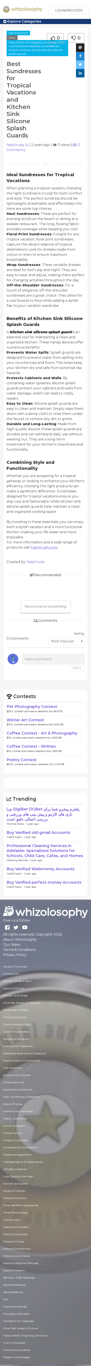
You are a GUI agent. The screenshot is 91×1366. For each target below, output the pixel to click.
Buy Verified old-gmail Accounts (38, 832)
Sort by (79, 634)
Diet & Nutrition (18, 32)
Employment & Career (17, 1075)
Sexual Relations (13, 1292)
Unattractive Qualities (16, 1350)
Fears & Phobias (12, 1104)
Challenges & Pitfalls (15, 1010)
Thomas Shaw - (16, 823)
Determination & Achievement (22, 1060)
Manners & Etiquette (15, 1183)
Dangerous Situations (16, 1038)
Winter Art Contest (25, 720)
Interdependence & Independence (23, 1161)
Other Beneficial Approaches (20, 1205)
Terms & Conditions (19, 950)
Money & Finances (14, 1190)
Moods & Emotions (14, 1198)
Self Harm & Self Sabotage (19, 1277)
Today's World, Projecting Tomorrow (25, 1335)
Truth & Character (14, 1342)
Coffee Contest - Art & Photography (42, 733)
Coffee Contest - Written (31, 746)
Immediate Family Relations (20, 1147)
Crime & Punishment (16, 1031)
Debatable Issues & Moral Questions (24, 1053)
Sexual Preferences (14, 1284)
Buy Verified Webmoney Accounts (40, 869)
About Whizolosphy (20, 939)
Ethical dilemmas (13, 1082)
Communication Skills (16, 1024)
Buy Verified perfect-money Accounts (44, 882)
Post (77, 668)
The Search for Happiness (18, 1321)
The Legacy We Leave (16, 1313)
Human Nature (12, 1133)
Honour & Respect (14, 1125)
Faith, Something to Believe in (21, 1096)
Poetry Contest (22, 759)
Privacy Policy (14, 955)
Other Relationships (15, 1212)
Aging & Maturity (14, 988)
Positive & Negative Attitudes (20, 1263)
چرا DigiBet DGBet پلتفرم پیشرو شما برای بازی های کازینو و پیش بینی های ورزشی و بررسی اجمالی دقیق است (43, 814)
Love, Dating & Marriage (18, 1176)
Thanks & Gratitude (15, 1306)
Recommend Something (45, 606)
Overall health (12, 1219)
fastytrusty (16, 145)
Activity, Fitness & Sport (17, 981)
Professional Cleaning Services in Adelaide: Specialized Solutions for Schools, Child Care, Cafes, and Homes (45, 850)
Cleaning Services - (18, 860)
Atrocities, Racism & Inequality (21, 1002)
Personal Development (17, 1248)
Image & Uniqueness (15, 1140)
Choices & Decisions (15, 1017)
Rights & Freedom (14, 1270)
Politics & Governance (16, 1255)
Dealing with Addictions (17, 1046)
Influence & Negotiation (17, 1154)
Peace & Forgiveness (15, 1234)
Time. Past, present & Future (20, 1328)
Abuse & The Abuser (15, 966)
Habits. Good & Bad (15, 1118)
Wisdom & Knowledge (16, 1357)
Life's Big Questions (15, 1169)
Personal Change (13, 1241)
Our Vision (12, 945)
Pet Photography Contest (32, 706)
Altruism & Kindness (15, 995)
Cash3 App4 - (15, 837)
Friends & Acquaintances (18, 1111)
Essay (12, 37)
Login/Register (69, 10)
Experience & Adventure (17, 1089)
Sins (5, 1299)
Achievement (11, 973)
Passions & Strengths (16, 1227)
